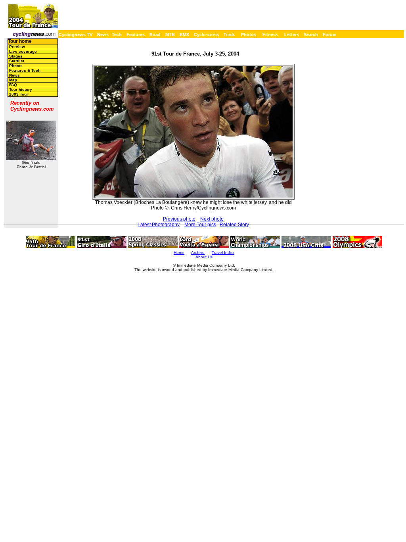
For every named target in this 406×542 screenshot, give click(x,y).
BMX (184, 34)
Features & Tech (24, 70)
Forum (330, 34)
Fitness (270, 34)
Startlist (16, 61)
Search (311, 34)
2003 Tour (18, 94)
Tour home (20, 41)
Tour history (20, 89)
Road (155, 34)
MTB (170, 34)
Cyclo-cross (206, 34)
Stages (16, 56)
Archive (198, 252)
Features (135, 34)
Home (179, 252)
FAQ (13, 85)
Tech (117, 34)
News (103, 34)
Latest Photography (159, 224)
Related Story (234, 224)
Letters (291, 34)
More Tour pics (200, 224)
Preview (17, 46)
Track (229, 34)
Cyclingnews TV (75, 34)
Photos (248, 34)
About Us (204, 257)
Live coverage (23, 51)
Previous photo (179, 219)
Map (13, 80)
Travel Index (223, 252)
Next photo (212, 219)
